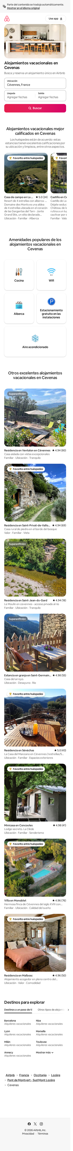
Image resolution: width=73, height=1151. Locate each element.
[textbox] (19, 97)
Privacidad (28, 1133)
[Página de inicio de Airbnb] (7, 18)
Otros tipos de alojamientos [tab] (54, 1009)
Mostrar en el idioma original (23, 8)
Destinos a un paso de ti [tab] (18, 1009)
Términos (43, 1133)
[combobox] (35, 85)
